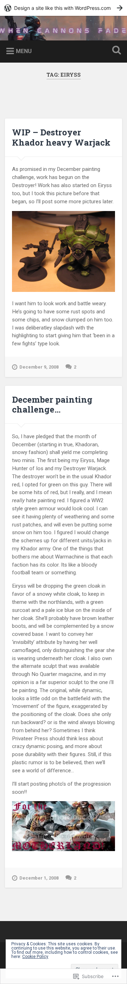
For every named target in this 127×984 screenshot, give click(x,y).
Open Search (115, 50)
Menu (24, 51)
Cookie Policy (35, 956)
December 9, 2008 (39, 367)
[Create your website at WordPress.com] (63, 8)
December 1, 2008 (39, 878)
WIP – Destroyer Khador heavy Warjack (61, 137)
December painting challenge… (52, 404)
